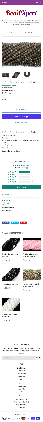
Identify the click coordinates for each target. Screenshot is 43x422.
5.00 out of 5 (27, 165)
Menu (6, 2)
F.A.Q (21, 391)
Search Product (21, 368)
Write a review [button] (21, 187)
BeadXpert (22, 414)
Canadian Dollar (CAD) (21, 399)
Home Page (21, 371)
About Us (21, 384)
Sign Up (38, 358)
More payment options (21, 122)
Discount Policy (21, 373)
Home (3, 33)
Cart (40, 2)
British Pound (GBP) (21, 404)
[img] (6, 200)
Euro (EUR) (21, 407)
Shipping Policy (21, 386)
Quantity (4, 99)
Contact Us (21, 376)
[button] (6, 86)
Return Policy (21, 389)
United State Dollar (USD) (21, 402)
